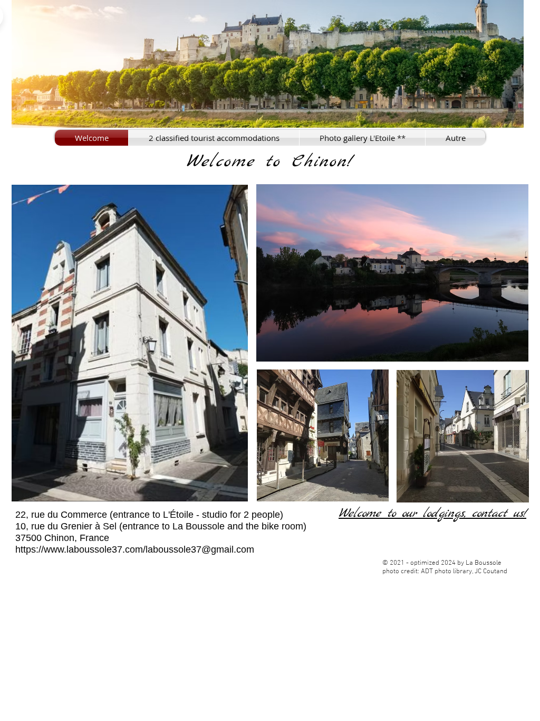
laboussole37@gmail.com (200, 549)
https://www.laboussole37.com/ (80, 549)
